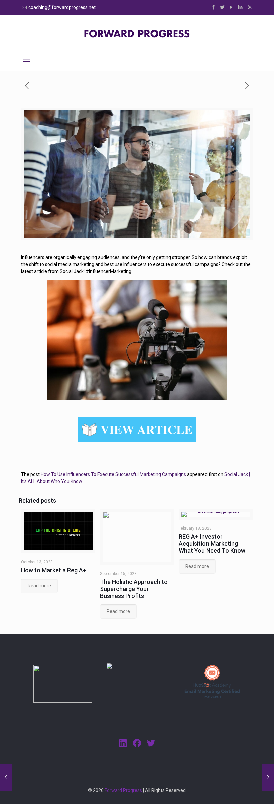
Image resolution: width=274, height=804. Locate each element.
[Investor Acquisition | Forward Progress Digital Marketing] (137, 33)
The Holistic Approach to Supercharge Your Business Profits (134, 588)
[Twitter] (222, 7)
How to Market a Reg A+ (53, 570)
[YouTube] (231, 7)
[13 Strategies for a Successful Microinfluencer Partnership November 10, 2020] (268, 777)
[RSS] (249, 7)
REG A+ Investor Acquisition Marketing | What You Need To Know (212, 543)
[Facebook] (213, 7)
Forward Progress (123, 790)
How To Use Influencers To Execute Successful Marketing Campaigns (113, 474)
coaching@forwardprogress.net (62, 7)
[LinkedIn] (240, 7)
